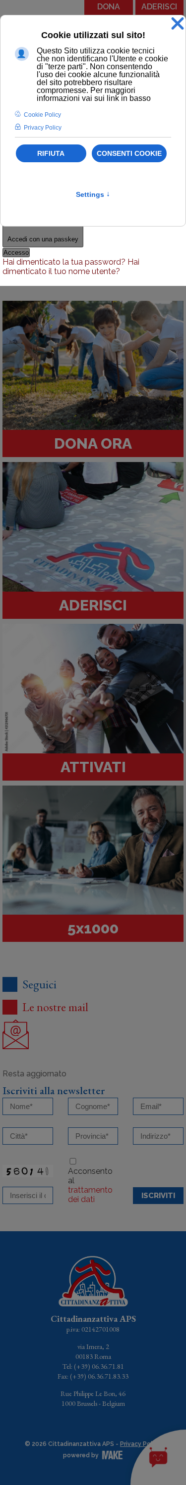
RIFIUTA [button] (50, 153)
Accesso (16, 252)
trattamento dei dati (90, 1194)
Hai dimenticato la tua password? (64, 262)
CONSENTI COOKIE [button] (129, 153)
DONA (108, 6)
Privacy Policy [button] (43, 127)
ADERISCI (159, 6)
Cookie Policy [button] (42, 114)
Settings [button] (93, 194)
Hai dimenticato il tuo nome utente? (70, 266)
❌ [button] (178, 24)
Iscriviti (158, 1195)
